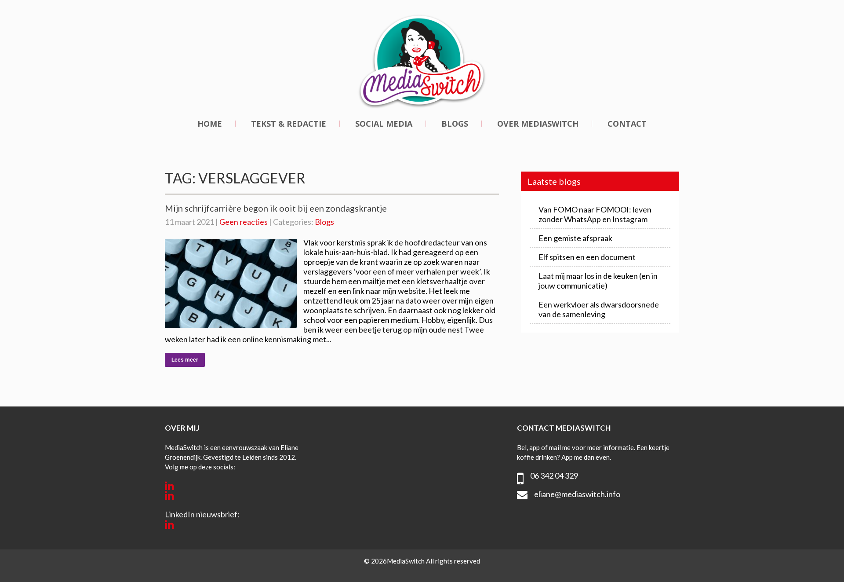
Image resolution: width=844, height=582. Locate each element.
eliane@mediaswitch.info (577, 494)
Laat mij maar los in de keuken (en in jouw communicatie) (598, 280)
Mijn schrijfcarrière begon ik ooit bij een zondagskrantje (276, 208)
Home (209, 124)
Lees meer (184, 360)
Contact (627, 124)
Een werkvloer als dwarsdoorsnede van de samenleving (598, 309)
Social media (383, 124)
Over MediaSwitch (537, 124)
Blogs (454, 124)
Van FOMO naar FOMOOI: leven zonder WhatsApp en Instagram (594, 214)
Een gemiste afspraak (575, 238)
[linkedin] (169, 486)
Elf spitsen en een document (587, 257)
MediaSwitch (406, 561)
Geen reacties (243, 222)
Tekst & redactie (288, 124)
